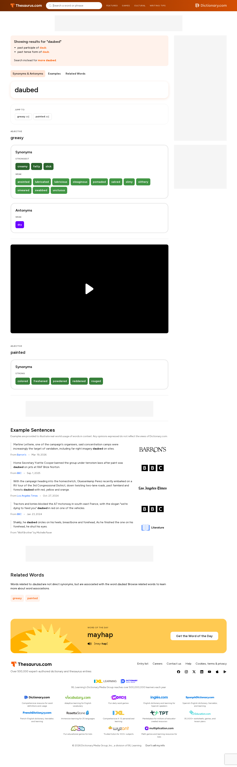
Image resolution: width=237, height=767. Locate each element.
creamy (23, 166)
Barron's (21, 454)
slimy (129, 181)
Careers (157, 663)
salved (115, 181)
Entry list (142, 663)
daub (43, 47)
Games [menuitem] (126, 5)
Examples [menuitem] (54, 73)
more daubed (47, 60)
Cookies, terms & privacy (211, 663)
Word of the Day (98, 627)
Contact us (174, 663)
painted (32, 598)
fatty (36, 166)
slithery (143, 181)
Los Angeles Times (27, 495)
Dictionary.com (211, 6)
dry (20, 224)
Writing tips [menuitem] (158, 5)
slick (48, 166)
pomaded (99, 181)
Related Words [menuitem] (75, 73)
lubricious (60, 181)
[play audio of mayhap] (90, 644)
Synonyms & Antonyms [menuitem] (28, 73)
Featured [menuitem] (112, 5)
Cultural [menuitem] (140, 5)
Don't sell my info (155, 745)
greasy (17, 598)
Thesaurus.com (26, 5)
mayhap (100, 634)
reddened (79, 381)
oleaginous (80, 181)
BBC (19, 473)
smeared (23, 190)
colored (23, 381)
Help (188, 663)
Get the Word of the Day (194, 636)
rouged (96, 381)
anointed (23, 181)
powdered (60, 381)
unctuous (59, 190)
